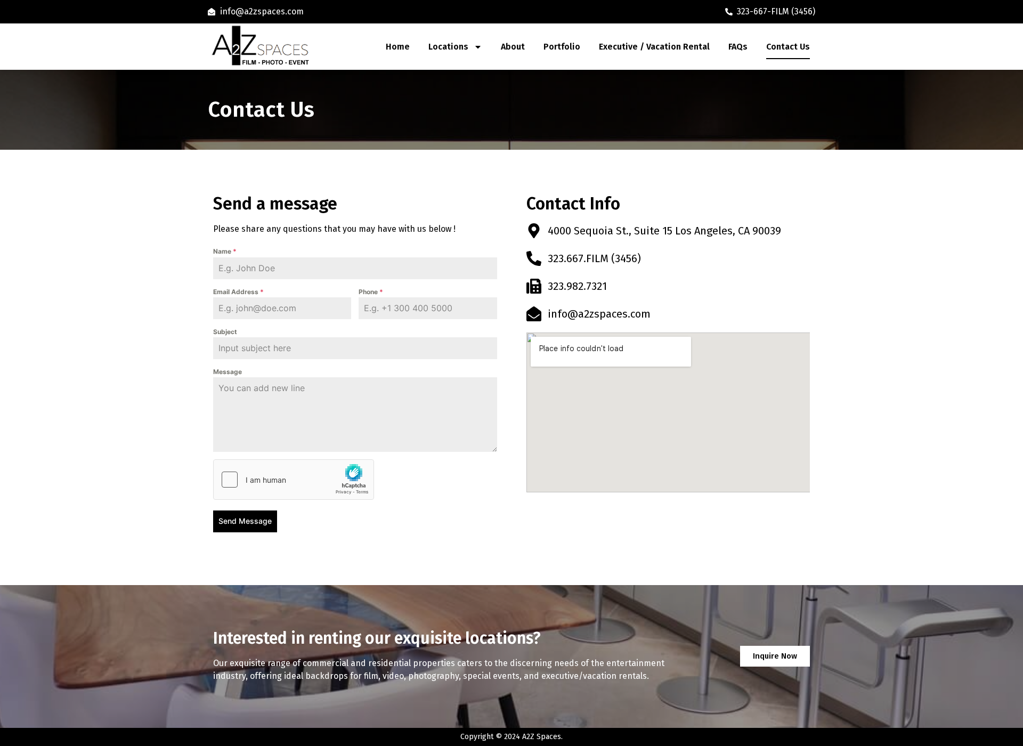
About (513, 47)
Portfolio (561, 47)
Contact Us (788, 47)
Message (227, 372)
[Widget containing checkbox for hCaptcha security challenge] (293, 479)
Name (225, 251)
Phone (371, 292)
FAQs (738, 47)
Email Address (238, 292)
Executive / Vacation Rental (654, 47)
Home (398, 47)
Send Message (245, 520)
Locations (448, 47)
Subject (225, 332)
